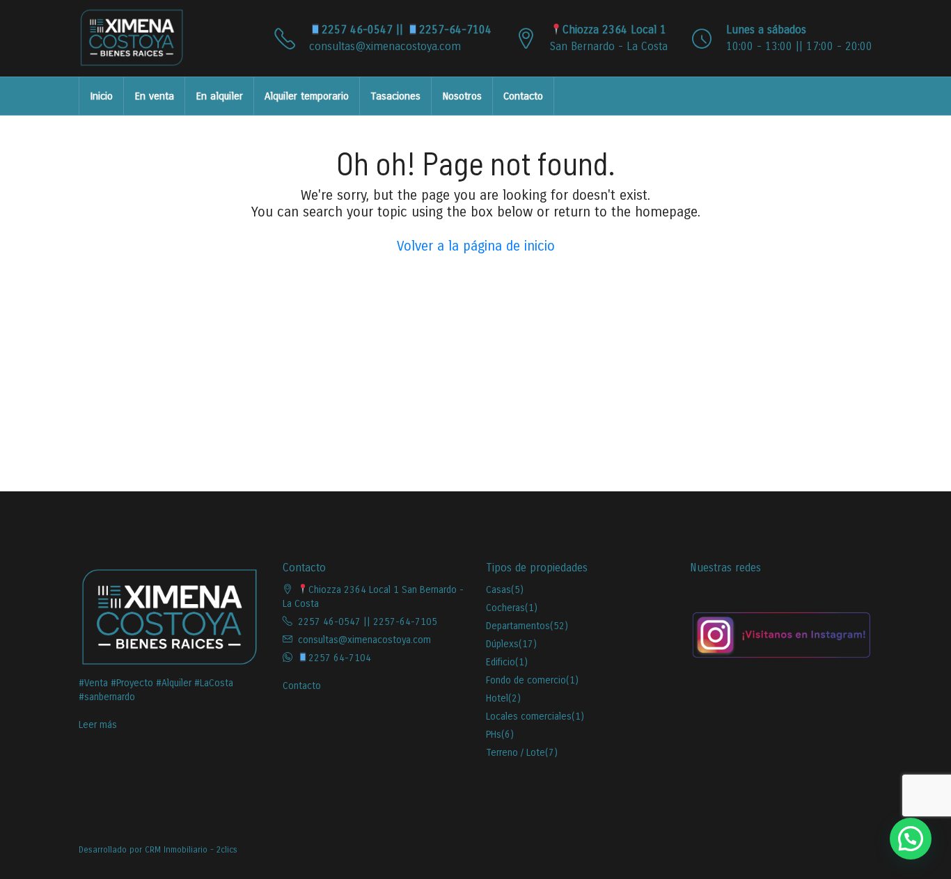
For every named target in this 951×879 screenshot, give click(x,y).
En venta (154, 96)
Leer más (98, 725)
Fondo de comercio (526, 680)
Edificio (500, 662)
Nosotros (462, 96)
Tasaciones (395, 96)
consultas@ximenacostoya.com (385, 46)
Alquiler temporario (307, 96)
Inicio (101, 96)
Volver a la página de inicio (476, 246)
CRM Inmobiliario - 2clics (191, 850)
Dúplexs (502, 644)
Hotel (497, 698)
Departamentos (518, 626)
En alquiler (219, 96)
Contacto (523, 96)
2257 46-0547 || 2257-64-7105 (367, 622)
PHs (493, 735)
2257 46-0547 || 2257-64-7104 (407, 29)
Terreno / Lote (515, 753)
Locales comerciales (529, 716)
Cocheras (505, 608)
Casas (498, 590)
